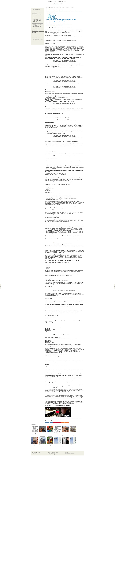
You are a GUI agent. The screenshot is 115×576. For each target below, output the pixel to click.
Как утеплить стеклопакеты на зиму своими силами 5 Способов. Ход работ (37, 40)
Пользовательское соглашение (54, 452)
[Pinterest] (57, 422)
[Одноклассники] (65, 422)
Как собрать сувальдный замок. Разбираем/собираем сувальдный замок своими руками (61, 20)
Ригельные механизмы (51, 17)
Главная (53, 4)
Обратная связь (66, 452)
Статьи (61, 4)
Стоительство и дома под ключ (57, 1)
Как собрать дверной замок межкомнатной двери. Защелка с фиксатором (59, 23)
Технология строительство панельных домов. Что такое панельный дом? (36, 20)
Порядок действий (51, 14)
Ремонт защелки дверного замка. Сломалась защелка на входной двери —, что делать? (61, 19)
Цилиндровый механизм (52, 15)
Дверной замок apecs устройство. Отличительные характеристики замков (59, 22)
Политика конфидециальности (51, 453)
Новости (57, 4)
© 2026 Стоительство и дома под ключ (36, 452)
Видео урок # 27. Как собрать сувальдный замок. (55, 25)
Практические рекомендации (52, 18)
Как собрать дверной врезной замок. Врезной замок (55, 9)
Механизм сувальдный (51, 16)
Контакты (49, 452)
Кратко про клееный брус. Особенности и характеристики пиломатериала (37, 12)
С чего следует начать (51, 13)
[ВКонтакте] (49, 422)
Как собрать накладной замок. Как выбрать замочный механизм (57, 21)
